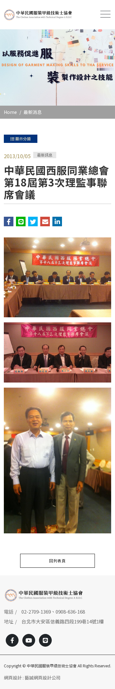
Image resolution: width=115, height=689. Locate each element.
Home (10, 112)
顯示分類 (22, 138)
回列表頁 (57, 560)
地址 (8, 621)
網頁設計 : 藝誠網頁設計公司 (32, 677)
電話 (8, 611)
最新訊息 (44, 155)
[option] (57, 67)
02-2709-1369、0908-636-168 (53, 611)
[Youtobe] (28, 640)
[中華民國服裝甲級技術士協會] (38, 14)
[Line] (45, 640)
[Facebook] (12, 640)
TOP (104, 591)
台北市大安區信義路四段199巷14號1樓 (62, 621)
